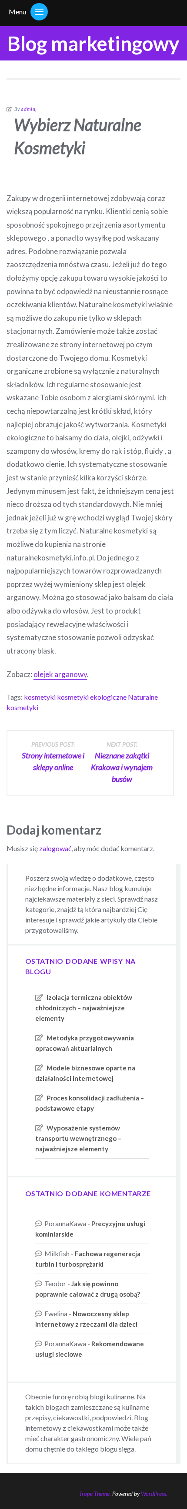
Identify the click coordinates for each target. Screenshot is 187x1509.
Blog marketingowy (93, 43)
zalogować (55, 848)
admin (28, 109)
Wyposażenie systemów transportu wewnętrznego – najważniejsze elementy (78, 1138)
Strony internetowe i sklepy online (53, 756)
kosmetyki (40, 697)
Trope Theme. (95, 1493)
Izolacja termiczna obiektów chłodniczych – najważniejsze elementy (83, 1007)
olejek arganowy (60, 674)
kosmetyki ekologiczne (92, 697)
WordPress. (154, 1493)
